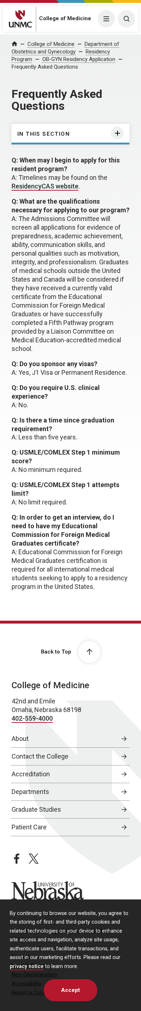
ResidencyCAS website (45, 186)
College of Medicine (65, 18)
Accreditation (31, 774)
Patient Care (29, 827)
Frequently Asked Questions (45, 67)
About (20, 738)
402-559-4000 (32, 718)
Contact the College (40, 756)
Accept (70, 990)
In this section (43, 134)
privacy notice (26, 966)
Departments (30, 791)
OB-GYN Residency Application (78, 59)
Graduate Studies (36, 809)
